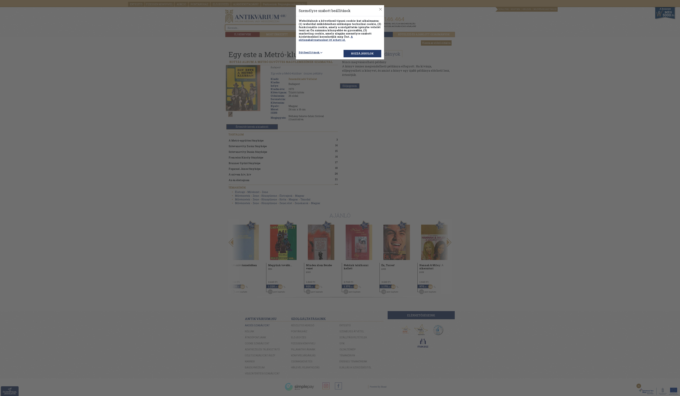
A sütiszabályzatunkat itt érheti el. (326, 38)
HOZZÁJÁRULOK (362, 53)
